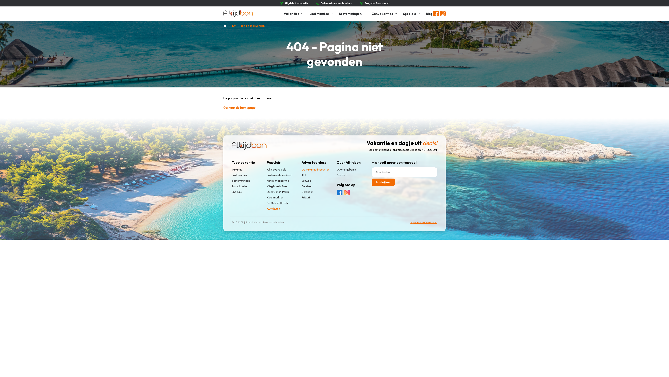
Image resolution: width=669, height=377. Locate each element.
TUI (304, 175)
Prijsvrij (306, 197)
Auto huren (273, 208)
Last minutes (239, 175)
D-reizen (307, 186)
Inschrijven (383, 182)
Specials (409, 14)
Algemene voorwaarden (423, 222)
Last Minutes (319, 14)
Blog (429, 14)
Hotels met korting (278, 180)
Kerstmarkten (275, 197)
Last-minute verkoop (279, 175)
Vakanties (291, 14)
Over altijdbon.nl (346, 169)
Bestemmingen (350, 14)
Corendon (307, 192)
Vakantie (237, 169)
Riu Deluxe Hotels (277, 203)
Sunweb (306, 180)
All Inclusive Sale (276, 169)
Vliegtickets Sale (277, 186)
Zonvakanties (382, 14)
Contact (342, 175)
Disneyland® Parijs (278, 192)
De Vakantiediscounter (315, 169)
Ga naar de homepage (239, 108)
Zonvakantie (239, 186)
